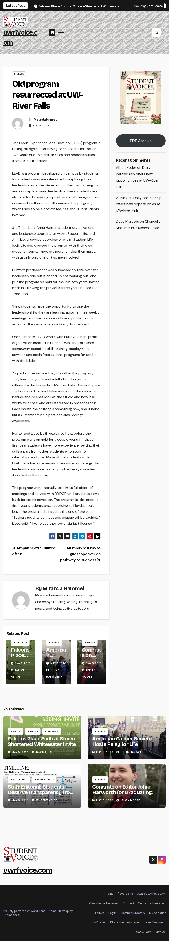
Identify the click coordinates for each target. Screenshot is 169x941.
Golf (16, 731)
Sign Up (160, 932)
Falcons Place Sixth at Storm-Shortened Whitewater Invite (42, 741)
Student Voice (46, 800)
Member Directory (133, 913)
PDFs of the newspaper (124, 922)
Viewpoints (45, 779)
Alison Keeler (126, 167)
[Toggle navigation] (60, 32)
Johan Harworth (133, 752)
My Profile (98, 922)
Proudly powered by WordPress (24, 911)
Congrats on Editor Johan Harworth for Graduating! (122, 789)
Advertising (125, 894)
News (20, 74)
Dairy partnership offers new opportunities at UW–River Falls (139, 204)
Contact (128, 903)
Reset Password (155, 922)
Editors (100, 913)
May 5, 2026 (21, 752)
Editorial (20, 779)
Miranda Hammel (46, 120)
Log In (112, 913)
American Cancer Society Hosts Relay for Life (121, 741)
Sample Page (142, 932)
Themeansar (11, 915)
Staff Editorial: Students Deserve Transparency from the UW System (41, 792)
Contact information (152, 903)
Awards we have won (151, 894)
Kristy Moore (130, 800)
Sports (21, 642)
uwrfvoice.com (27, 870)
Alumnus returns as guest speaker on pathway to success (80, 554)
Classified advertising (104, 903)
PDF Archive (141, 140)
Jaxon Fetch (44, 752)
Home (110, 894)
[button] (156, 32)
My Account (157, 913)
